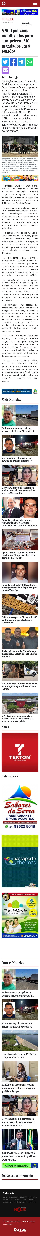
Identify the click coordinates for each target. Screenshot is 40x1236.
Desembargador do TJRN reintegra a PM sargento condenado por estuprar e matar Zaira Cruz (19, 587)
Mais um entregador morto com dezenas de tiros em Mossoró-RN (17, 459)
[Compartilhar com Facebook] (13, 62)
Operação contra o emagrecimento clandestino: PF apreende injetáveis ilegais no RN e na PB (18, 555)
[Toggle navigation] (35, 3)
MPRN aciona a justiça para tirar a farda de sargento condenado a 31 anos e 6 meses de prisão (18, 718)
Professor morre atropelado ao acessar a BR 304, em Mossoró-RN (18, 430)
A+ (4, 77)
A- (10, 77)
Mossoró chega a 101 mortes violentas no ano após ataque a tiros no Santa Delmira (19, 686)
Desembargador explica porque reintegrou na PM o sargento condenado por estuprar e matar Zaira (20, 523)
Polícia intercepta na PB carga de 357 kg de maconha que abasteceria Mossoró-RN (19, 620)
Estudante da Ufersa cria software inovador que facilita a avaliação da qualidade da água (18, 1088)
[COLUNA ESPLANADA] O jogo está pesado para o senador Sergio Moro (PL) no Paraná (18, 1156)
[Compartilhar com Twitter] (5, 62)
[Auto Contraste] (16, 77)
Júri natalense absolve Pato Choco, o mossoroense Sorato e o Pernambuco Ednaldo (19, 654)
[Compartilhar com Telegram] (21, 62)
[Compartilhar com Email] (5, 70)
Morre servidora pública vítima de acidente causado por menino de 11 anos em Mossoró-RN (18, 490)
